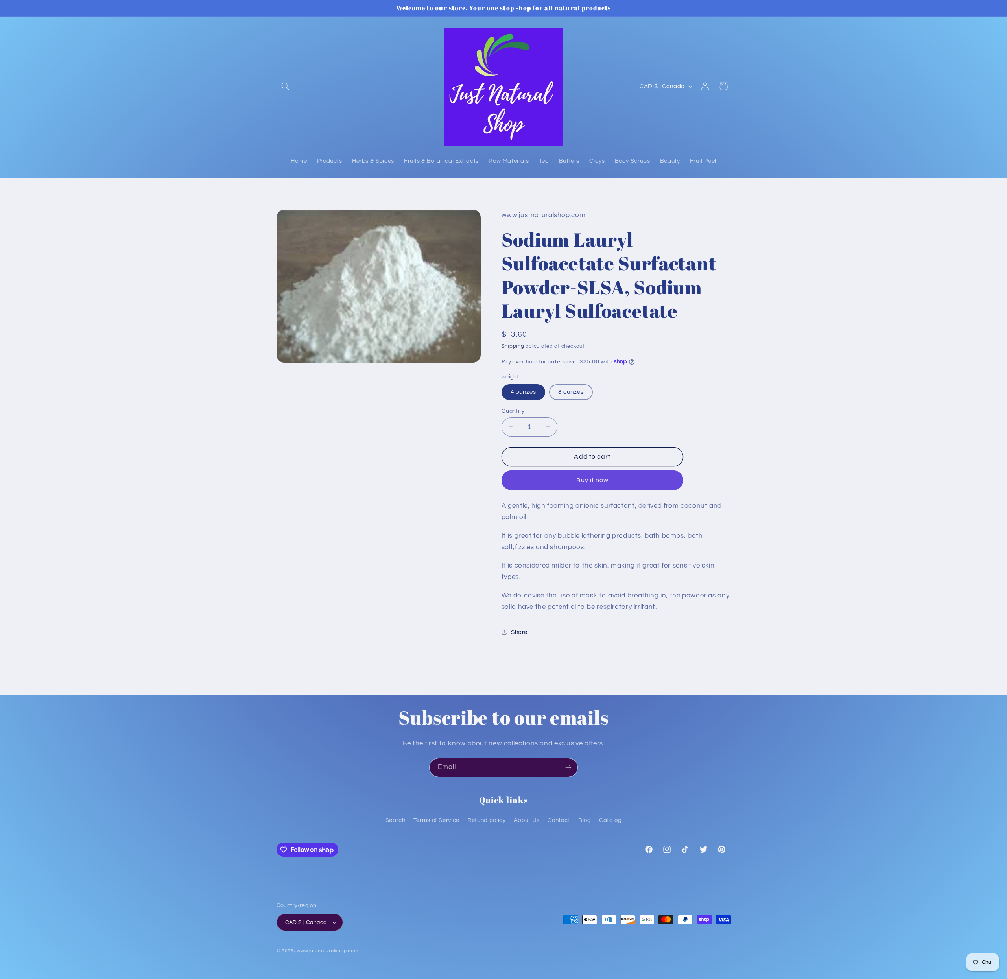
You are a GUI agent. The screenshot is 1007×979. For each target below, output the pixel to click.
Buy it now (592, 480)
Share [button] (519, 632)
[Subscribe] (568, 767)
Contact (559, 820)
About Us (527, 820)
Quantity (513, 410)
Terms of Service (436, 820)
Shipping (513, 345)
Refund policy (486, 820)
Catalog (610, 820)
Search (395, 820)
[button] (286, 86)
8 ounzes (571, 392)
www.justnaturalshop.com (327, 951)
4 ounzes (523, 392)
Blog (584, 820)
